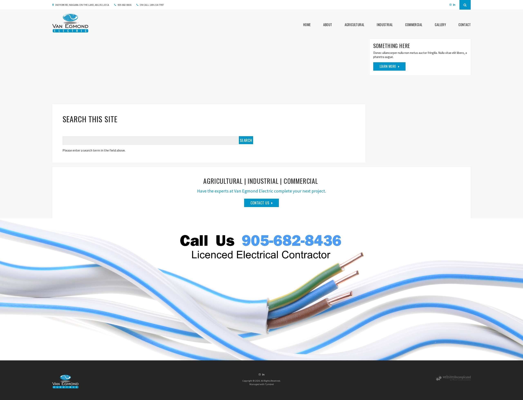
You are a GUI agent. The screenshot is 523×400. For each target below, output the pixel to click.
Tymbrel (269, 384)
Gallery (440, 24)
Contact (464, 24)
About (327, 24)
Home (307, 24)
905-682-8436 (124, 4)
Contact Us (259, 202)
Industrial (385, 24)
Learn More (388, 66)
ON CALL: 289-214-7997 (152, 4)
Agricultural (354, 24)
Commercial (413, 24)
